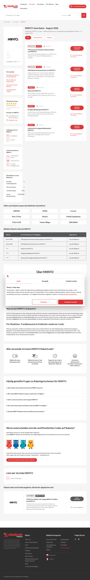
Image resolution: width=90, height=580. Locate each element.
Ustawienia (43, 302)
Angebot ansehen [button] (77, 89)
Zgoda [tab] (19, 281)
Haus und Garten (51, 539)
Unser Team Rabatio (31, 542)
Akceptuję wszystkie (70, 302)
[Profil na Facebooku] (75, 539)
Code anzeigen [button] (77, 498)
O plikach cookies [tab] (71, 281)
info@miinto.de (12, 120)
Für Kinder (64, 545)
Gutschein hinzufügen (79, 6)
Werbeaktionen (38, 37)
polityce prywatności (70, 294)
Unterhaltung (65, 539)
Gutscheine (40, 4)
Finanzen (63, 542)
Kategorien (23, 4)
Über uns (27, 539)
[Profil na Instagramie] (79, 539)
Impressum (28, 553)
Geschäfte (32, 4)
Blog (57, 4)
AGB (26, 545)
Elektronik (49, 542)
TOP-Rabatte (50, 4)
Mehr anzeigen (65, 548)
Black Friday (29, 556)
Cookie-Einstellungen (31, 566)
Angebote (49, 37)
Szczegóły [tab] (45, 281)
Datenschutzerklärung (31, 548)
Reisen (48, 549)
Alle (28, 37)
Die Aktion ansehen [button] (77, 48)
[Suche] (83, 15)
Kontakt (27, 550)
